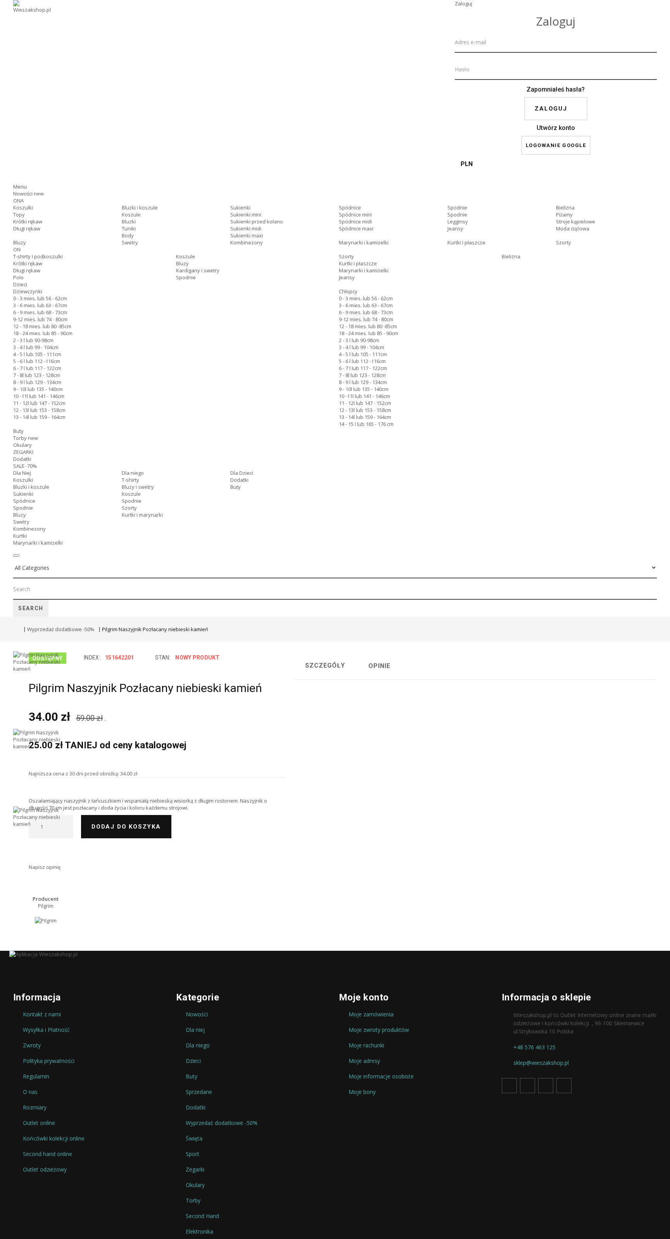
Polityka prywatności (48, 1060)
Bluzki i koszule (140, 207)
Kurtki (20, 535)
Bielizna (565, 207)
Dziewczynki (27, 291)
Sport (192, 1154)
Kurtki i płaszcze (466, 242)
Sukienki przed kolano (256, 221)
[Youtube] (545, 1085)
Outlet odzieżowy (45, 1169)
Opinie (379, 666)
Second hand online (47, 1154)
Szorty (563, 242)
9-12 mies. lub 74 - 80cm (40, 319)
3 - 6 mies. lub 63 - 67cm (40, 305)
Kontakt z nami (42, 1014)
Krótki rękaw (27, 221)
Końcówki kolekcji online (54, 1138)
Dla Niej (22, 472)
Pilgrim (46, 905)
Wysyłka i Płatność (46, 1029)
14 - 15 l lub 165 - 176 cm (366, 423)
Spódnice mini (355, 214)
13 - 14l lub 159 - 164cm (39, 417)
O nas (30, 1091)
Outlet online (39, 1123)
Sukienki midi (245, 228)
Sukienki (240, 207)
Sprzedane (199, 1091)
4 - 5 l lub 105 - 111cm (37, 354)
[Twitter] (527, 1085)
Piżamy (564, 214)
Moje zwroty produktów (379, 1029)
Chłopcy (348, 291)
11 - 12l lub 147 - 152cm (39, 403)
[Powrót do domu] (16, 629)
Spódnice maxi (356, 228)
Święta (194, 1138)
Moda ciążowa (572, 228)
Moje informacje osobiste (381, 1076)
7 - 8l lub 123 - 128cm (36, 375)
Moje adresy (364, 1060)
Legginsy (457, 221)
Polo (18, 277)
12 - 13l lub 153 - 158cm (39, 410)
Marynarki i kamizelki (364, 242)
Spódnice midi (355, 221)
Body (128, 235)
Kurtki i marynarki (142, 514)
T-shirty (130, 479)
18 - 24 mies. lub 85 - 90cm (43, 333)
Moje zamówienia (371, 1014)
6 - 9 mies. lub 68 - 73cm (40, 312)
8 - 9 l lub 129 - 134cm (37, 382)
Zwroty (32, 1045)
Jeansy (455, 228)
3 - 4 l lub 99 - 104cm (36, 347)
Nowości (28, 193)
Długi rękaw (26, 228)
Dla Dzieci (241, 472)
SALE (25, 465)
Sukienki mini (245, 214)
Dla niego (133, 472)
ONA (18, 200)
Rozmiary (35, 1107)
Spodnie (457, 207)
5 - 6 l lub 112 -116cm (36, 361)
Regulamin (36, 1076)
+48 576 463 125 (534, 1047)
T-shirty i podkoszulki (38, 256)
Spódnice (350, 207)
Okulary (22, 444)
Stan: (163, 657)
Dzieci (20, 284)
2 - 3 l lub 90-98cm (33, 340)
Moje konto (364, 997)
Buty (18, 430)
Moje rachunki (366, 1045)
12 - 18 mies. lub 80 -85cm (42, 326)
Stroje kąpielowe (575, 221)
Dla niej (195, 1029)
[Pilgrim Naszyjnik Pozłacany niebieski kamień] (40, 690)
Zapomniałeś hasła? (556, 89)
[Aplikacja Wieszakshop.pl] (335, 954)
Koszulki (23, 207)
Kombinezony (246, 242)
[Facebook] (509, 1085)
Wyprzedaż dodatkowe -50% (60, 629)
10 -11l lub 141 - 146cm (38, 396)
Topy (19, 214)
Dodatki (22, 458)
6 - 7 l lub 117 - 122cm (37, 368)
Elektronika (199, 1231)
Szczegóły (325, 665)
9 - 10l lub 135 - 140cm (38, 389)
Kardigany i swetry (197, 270)
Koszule (131, 214)
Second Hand (202, 1216)
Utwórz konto (556, 128)
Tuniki (129, 228)
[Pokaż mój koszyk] (556, 176)
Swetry (130, 242)
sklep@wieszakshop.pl (541, 1062)
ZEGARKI (23, 451)
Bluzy (19, 242)
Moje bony (362, 1091)
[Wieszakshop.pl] (32, 16)
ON (17, 249)
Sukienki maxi (246, 235)
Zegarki (195, 1169)
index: (92, 657)
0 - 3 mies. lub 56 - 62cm (40, 298)
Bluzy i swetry (138, 486)
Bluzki (129, 221)
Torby (25, 437)
